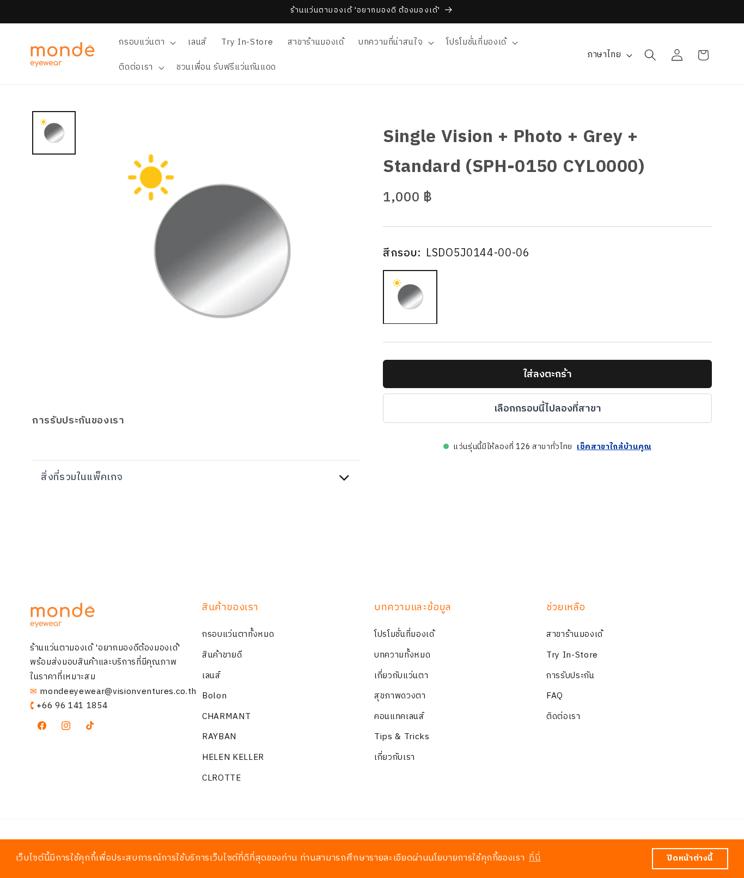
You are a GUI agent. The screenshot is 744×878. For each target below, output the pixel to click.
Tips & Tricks (402, 737)
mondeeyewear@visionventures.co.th (118, 691)
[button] (146, 42)
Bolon (214, 696)
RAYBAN (219, 737)
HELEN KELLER (233, 757)
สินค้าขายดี (222, 655)
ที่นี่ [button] (534, 858)
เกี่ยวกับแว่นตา (401, 676)
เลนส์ (211, 676)
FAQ (554, 696)
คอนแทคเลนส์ (399, 716)
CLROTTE (221, 778)
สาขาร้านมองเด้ (574, 635)
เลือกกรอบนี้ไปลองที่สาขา (547, 408)
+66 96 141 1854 (71, 706)
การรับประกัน (570, 676)
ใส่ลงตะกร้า (547, 374)
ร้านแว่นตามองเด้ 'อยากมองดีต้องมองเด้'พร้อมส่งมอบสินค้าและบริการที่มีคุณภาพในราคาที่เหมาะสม (105, 662)
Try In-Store (572, 655)
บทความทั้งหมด (402, 655)
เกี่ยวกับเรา (394, 757)
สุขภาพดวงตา (400, 696)
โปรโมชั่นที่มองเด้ (404, 635)
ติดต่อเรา (563, 716)
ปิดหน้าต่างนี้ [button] (690, 858)
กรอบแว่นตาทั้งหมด (238, 635)
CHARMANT (226, 716)
